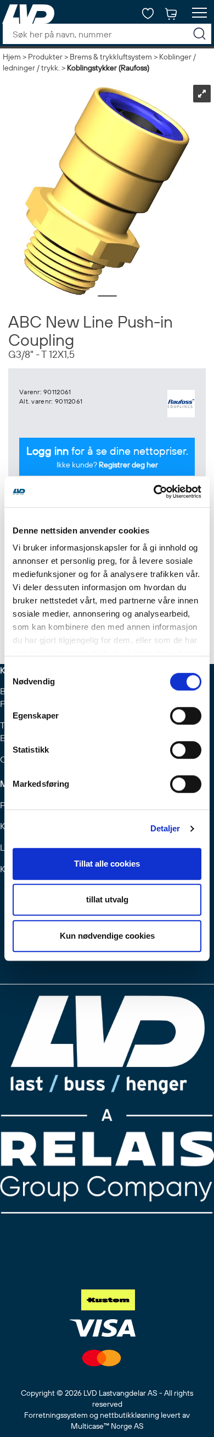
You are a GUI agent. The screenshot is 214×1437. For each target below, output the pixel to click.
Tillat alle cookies (107, 863)
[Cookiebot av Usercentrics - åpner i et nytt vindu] (153, 492)
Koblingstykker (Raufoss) (108, 68)
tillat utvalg (107, 899)
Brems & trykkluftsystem (111, 57)
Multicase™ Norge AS (107, 1426)
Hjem (12, 57)
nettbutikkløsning (129, 1415)
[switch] (185, 716)
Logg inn (47, 451)
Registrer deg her (128, 465)
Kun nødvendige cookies (107, 935)
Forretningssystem (56, 1415)
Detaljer (165, 828)
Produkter (45, 57)
